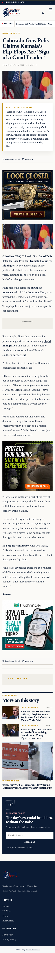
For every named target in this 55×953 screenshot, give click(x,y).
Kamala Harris (39, 260)
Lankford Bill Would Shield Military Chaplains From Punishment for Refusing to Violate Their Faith (34, 24)
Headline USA (11, 256)
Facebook (9, 159)
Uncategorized (11, 33)
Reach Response (33, 949)
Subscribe (29, 842)
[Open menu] (50, 12)
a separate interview (17, 545)
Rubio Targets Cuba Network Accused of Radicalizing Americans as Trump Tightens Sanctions (36, 734)
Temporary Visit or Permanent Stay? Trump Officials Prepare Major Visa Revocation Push (27, 786)
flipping (7, 265)
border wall (19, 354)
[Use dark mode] (49, 2)
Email (17, 159)
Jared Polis (45, 256)
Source (6, 594)
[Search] (43, 12)
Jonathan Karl (36, 292)
